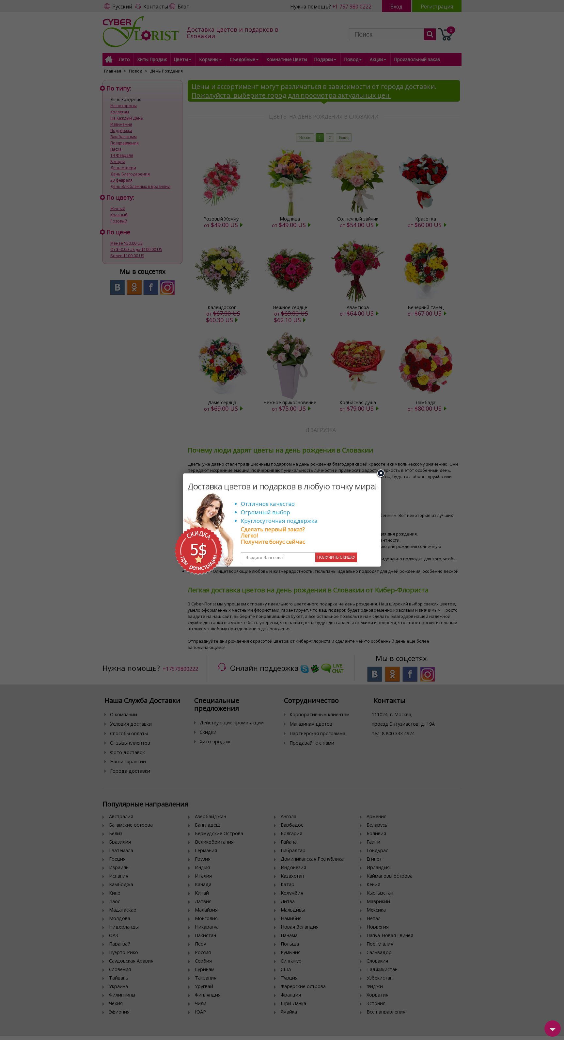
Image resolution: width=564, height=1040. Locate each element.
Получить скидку (336, 557)
